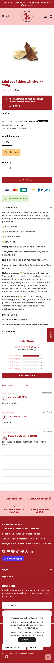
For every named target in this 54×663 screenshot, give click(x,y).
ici (38, 533)
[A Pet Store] (27, 16)
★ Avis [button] (51, 335)
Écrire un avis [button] (27, 375)
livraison (22, 319)
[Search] (9, 16)
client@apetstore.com (39, 543)
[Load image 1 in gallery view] (27, 52)
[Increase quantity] (15, 168)
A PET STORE (11, 315)
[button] (8, 90)
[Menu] (3, 16)
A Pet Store (12, 654)
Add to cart (27, 179)
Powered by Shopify (26, 654)
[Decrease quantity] (4, 168)
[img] (8, 393)
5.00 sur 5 (34, 347)
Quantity (6, 162)
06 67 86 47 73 (37, 538)
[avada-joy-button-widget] (6, 656)
